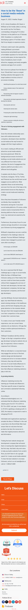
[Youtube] (10, 603)
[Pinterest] (16, 603)
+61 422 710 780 (8, 583)
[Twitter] (6, 603)
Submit (14, 530)
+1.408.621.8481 (8, 577)
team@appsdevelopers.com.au (13, 585)
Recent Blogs (7, 479)
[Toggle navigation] (25, 3)
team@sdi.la (19, 577)
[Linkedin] (13, 603)
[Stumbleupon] (20, 603)
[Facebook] (3, 603)
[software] (6, 3)
